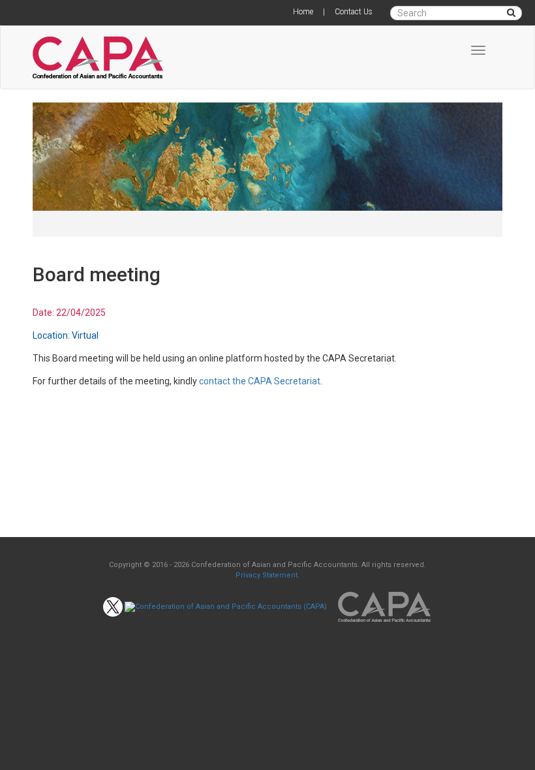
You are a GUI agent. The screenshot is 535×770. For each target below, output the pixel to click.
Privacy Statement (267, 575)
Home (303, 11)
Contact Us (354, 11)
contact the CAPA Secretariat (259, 381)
